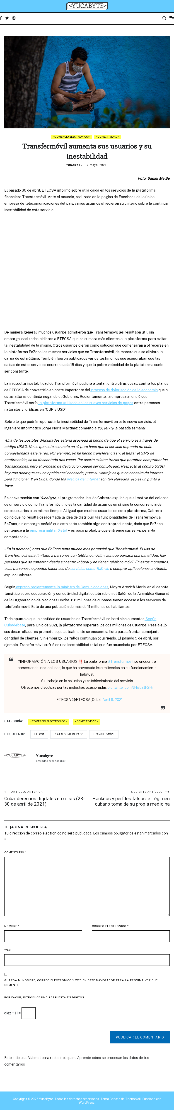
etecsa (39, 734)
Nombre (11, 926)
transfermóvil (104, 734)
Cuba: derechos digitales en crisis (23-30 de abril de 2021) (44, 798)
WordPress (86, 1102)
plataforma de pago (68, 734)
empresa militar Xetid (48, 530)
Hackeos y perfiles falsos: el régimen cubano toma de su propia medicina (131, 798)
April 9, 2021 (112, 700)
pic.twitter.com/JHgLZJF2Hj (130, 687)
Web (7, 949)
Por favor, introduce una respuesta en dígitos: (44, 997)
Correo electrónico (110, 926)
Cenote (115, 1099)
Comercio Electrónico (71, 136)
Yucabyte (74, 165)
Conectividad (107, 136)
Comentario (15, 852)
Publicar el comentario (140, 1037)
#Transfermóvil (120, 661)
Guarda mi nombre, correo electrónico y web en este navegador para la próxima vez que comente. (81, 983)
